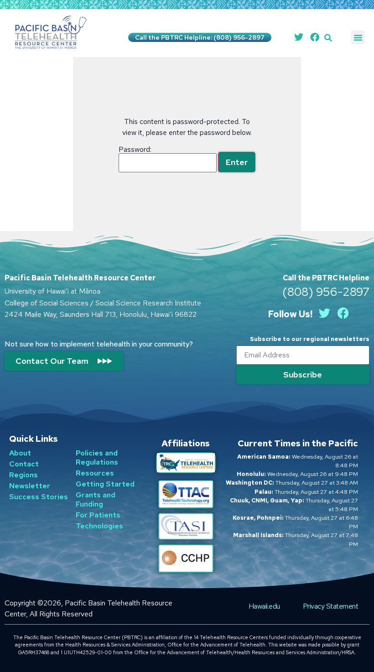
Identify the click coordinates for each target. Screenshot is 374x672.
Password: (135, 150)
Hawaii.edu (264, 606)
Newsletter (29, 486)
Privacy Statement (330, 606)
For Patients (98, 515)
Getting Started (105, 484)
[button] (328, 37)
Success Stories (38, 496)
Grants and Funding (95, 499)
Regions (23, 475)
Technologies (99, 526)
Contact (24, 464)
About (20, 453)
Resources (95, 473)
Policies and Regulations (97, 457)
